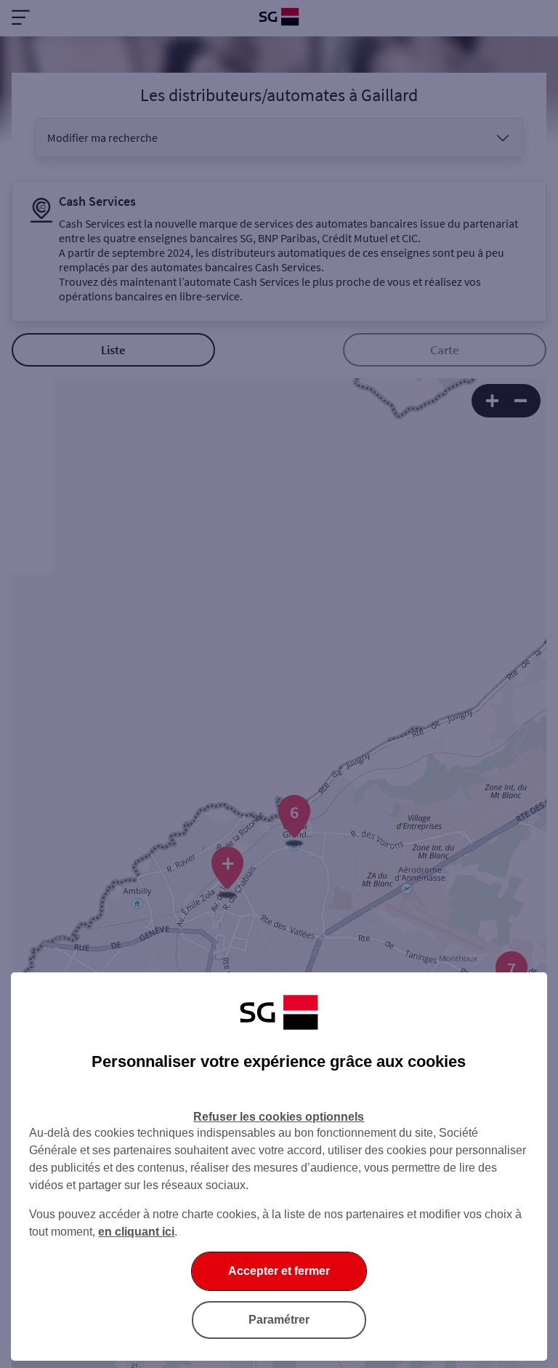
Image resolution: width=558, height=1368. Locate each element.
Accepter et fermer (279, 1271)
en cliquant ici (136, 1231)
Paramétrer (279, 1319)
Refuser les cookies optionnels (278, 1117)
